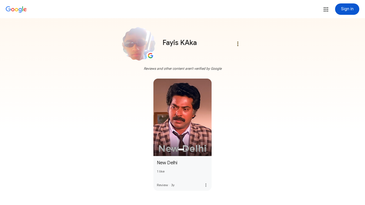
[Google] (16, 9)
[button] (326, 9)
